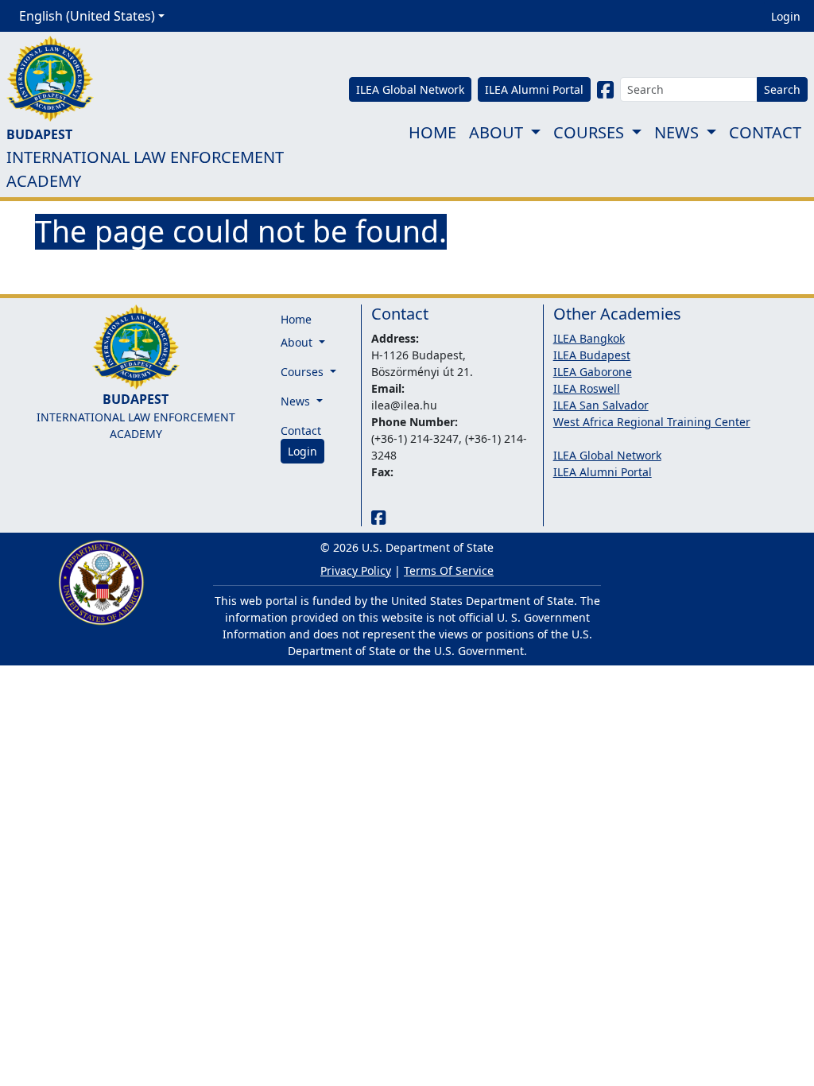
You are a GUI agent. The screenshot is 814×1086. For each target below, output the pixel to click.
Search (782, 89)
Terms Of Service (449, 570)
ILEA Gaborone (592, 371)
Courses (588, 132)
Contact (765, 132)
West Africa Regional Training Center (651, 421)
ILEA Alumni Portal (602, 471)
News (676, 132)
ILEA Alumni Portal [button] (534, 89)
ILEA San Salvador (601, 405)
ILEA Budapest (591, 355)
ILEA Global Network (607, 455)
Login (785, 16)
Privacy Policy (355, 570)
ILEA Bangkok (589, 338)
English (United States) (87, 16)
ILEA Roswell (586, 388)
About (496, 132)
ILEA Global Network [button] (410, 89)
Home (432, 132)
